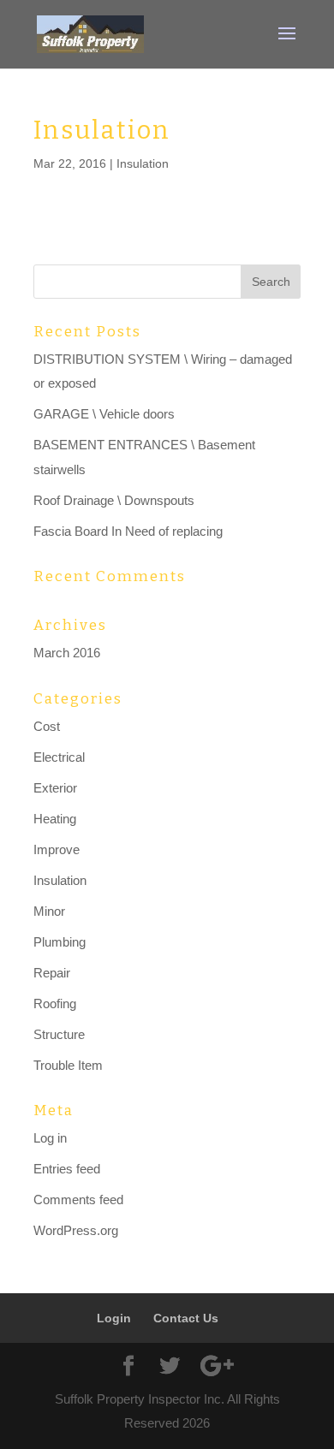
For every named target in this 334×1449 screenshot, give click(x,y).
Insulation (142, 163)
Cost (46, 726)
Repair (51, 972)
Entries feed (66, 1168)
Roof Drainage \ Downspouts (113, 500)
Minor (49, 911)
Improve (56, 849)
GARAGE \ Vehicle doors (104, 414)
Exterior (55, 788)
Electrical (59, 757)
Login (114, 1318)
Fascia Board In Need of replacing (128, 531)
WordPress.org (75, 1230)
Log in (50, 1138)
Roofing (54, 1003)
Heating (54, 818)
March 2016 (66, 652)
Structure (59, 1034)
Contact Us (185, 1318)
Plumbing (59, 942)
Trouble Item (68, 1065)
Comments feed (78, 1199)
